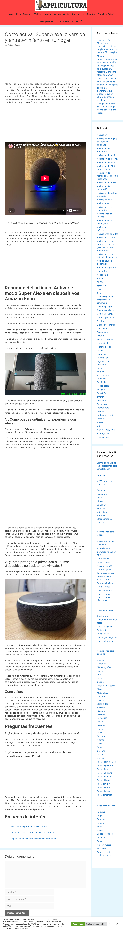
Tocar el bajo (103, 780)
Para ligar (101, 475)
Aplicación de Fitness (107, 162)
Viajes (100, 422)
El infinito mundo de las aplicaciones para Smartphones (107, 466)
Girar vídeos (103, 558)
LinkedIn (101, 501)
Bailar (99, 678)
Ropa (99, 826)
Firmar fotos (103, 634)
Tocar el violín (103, 784)
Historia (101, 700)
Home (11, 14)
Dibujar (100, 660)
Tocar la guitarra (105, 765)
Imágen (48, 14)
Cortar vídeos (103, 587)
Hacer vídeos (103, 594)
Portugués (102, 718)
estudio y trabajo (105, 339)
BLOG (75, 21)
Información (102, 358)
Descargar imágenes (107, 637)
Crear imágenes (104, 626)
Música (100, 372)
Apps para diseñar (106, 806)
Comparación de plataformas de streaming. (105, 300)
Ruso (99, 747)
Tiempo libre (46, 21)
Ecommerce (102, 332)
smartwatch (103, 397)
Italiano (100, 754)
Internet (101, 368)
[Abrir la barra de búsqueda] (81, 21)
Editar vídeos (103, 562)
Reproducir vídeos (105, 583)
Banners (101, 819)
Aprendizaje (103, 271)
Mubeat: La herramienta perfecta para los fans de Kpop (107, 59)
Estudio (100, 336)
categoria (101, 286)
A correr (101, 707)
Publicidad (102, 382)
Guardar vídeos (104, 590)
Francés (101, 714)
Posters (100, 823)
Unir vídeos (102, 544)
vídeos (37, 14)
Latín (99, 732)
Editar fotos (102, 630)
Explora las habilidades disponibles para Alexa (33, 838)
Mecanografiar (104, 667)
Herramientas (103, 343)
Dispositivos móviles (107, 325)
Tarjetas (101, 812)
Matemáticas (103, 693)
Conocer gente (61, 14)
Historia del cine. (105, 347)
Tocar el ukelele (104, 791)
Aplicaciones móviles (107, 237)
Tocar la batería (104, 773)
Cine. (99, 293)
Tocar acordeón (104, 787)
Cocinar (100, 682)
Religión (101, 389)
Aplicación (102, 135)
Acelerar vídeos (104, 566)
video (99, 426)
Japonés (101, 725)
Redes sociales (24, 14)
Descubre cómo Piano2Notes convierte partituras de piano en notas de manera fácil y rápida (107, 46)
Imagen (100, 350)
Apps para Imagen (106, 610)
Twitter (100, 497)
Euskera (101, 736)
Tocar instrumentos (106, 762)
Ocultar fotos (103, 616)
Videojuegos (103, 437)
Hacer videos (62, 21)
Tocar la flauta (104, 776)
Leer (99, 674)
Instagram (102, 494)
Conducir (101, 664)
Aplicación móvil (105, 200)
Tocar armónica (104, 795)
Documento (102, 328)
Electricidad (102, 704)
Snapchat (101, 505)
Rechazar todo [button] (114, 924)
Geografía (102, 696)
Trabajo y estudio (106, 14)
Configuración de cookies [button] (95, 924)
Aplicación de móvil (106, 182)
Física (100, 689)
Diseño (100, 321)
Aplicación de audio (106, 155)
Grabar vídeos (104, 569)
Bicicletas (101, 848)
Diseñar (91, 14)
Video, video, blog (106, 429)
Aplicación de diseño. (107, 159)
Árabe (100, 729)
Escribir (100, 671)
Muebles (101, 837)
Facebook (102, 490)
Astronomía (102, 275)
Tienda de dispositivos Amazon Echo (29, 826)
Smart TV (101, 393)
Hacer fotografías (105, 641)
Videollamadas (104, 548)
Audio (100, 278)
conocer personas (105, 317)
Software (101, 400)
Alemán (100, 740)
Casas (100, 830)
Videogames (103, 433)
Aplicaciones (103, 203)
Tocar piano (102, 769)
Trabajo (100, 411)
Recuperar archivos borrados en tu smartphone (106, 576)
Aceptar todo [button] (78, 924)
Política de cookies (20, 928)
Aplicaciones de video (107, 234)
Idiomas (101, 711)
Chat (99, 289)
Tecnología (102, 404)
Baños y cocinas (105, 834)
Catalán (101, 758)
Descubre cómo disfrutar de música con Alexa (33, 832)
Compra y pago (104, 306)
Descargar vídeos (105, 541)
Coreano (101, 751)
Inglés (100, 721)
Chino (100, 743)
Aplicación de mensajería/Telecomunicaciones (107, 176)
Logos (100, 815)
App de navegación (106, 267)
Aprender (77, 14)
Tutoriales (102, 419)
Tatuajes (101, 841)
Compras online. (105, 314)
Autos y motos (104, 845)
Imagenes (101, 354)
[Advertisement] (45, 65)
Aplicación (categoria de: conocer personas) (107, 141)
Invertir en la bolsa (106, 685)
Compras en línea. (105, 310)
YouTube (101, 508)
